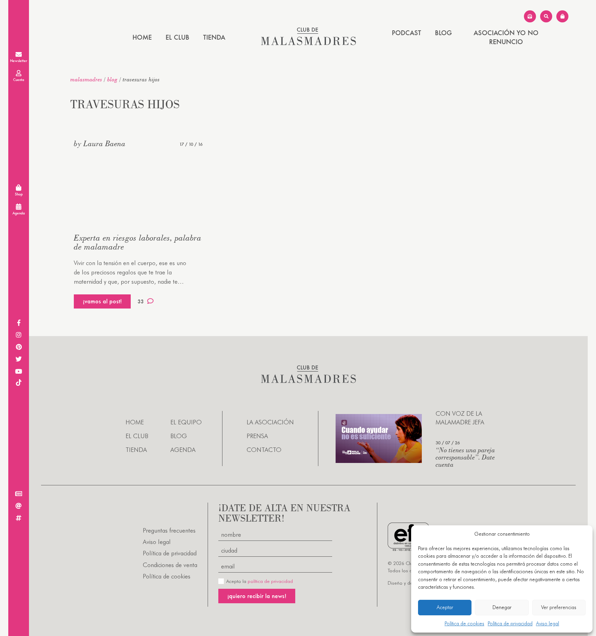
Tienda (214, 37)
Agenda (183, 449)
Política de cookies (464, 623)
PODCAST (406, 33)
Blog (443, 33)
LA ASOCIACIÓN (270, 422)
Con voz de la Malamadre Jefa (460, 418)
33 (141, 301)
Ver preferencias (558, 607)
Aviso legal (547, 623)
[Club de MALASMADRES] (308, 43)
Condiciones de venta (170, 564)
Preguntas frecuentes (169, 530)
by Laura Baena (100, 143)
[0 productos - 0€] (562, 16)
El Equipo (186, 422)
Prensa (257, 436)
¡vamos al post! (102, 301)
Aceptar (445, 607)
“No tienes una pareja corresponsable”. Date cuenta (465, 456)
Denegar (502, 607)
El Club (177, 37)
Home (142, 37)
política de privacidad (270, 581)
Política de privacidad (510, 623)
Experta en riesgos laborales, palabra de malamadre (137, 242)
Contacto (264, 449)
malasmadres (86, 79)
